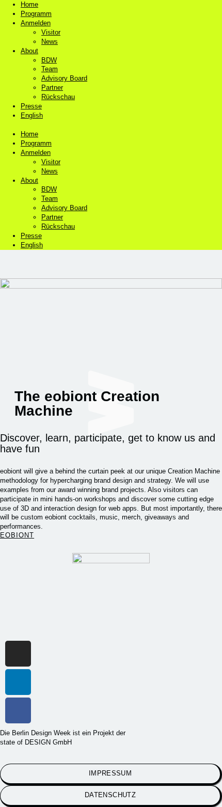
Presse (31, 106)
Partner (52, 87)
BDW (49, 60)
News (49, 41)
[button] (111, 125)
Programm (36, 14)
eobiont (17, 535)
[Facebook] (18, 710)
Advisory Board (64, 78)
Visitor (50, 32)
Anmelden (36, 23)
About (29, 51)
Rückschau (58, 97)
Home (29, 4)
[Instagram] (18, 654)
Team (49, 69)
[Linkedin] (18, 682)
